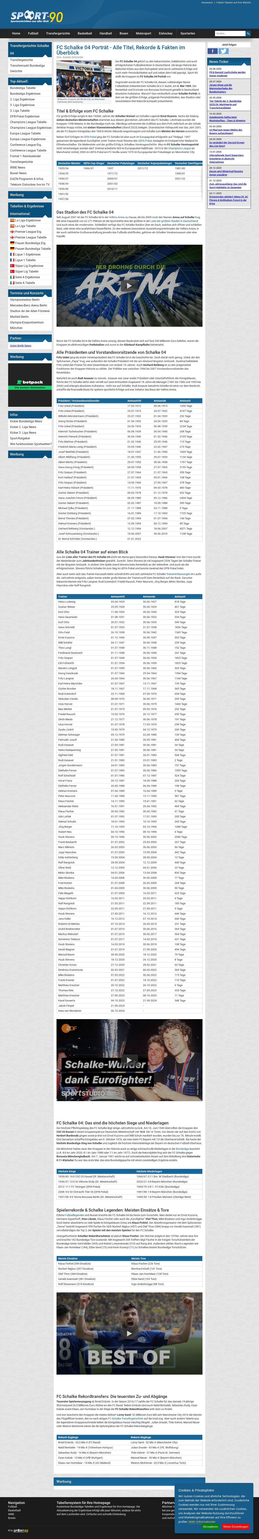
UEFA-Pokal (145, 140)
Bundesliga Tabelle (22, 88)
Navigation (16, 1503)
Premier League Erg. (28, 232)
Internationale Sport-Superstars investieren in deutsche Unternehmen (226, 158)
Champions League (179, 148)
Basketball (85, 33)
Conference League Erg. (26, 145)
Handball (106, 33)
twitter (224, 51)
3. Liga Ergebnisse (22, 105)
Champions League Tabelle (28, 122)
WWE (11, 1514)
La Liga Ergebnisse (28, 220)
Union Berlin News (20, 345)
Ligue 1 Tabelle (25, 260)
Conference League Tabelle (28, 150)
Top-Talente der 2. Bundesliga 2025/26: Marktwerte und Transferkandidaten (225, 104)
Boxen (124, 33)
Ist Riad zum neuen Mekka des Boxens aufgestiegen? (225, 131)
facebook (213, 51)
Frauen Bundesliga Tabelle (33, 249)
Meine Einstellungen (235, 1526)
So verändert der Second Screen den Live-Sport (226, 144)
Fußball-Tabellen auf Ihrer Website (233, 3)
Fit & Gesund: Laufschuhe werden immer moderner (227, 74)
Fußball (33, 33)
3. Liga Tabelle (20, 110)
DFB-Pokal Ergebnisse (24, 116)
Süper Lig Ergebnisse (29, 266)
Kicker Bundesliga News (26, 421)
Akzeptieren (210, 1526)
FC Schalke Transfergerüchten (125, 1418)
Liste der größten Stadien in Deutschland (174, 221)
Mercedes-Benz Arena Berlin (28, 305)
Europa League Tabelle (25, 133)
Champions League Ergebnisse (30, 128)
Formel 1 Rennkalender (25, 156)
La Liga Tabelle (25, 226)
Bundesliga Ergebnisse (25, 93)
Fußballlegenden (74, 1215)
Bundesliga (182, 1148)
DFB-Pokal (90, 136)
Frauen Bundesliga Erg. (30, 243)
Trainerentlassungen (178, 574)
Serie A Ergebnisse (27, 277)
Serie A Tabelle (25, 283)
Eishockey (166, 33)
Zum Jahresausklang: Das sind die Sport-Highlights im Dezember (227, 186)
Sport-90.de (36, 16)
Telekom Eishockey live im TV (30, 184)
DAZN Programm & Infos (26, 179)
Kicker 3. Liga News (23, 432)
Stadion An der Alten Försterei (30, 311)
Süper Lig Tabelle (26, 271)
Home (16, 33)
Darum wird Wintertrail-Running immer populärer (226, 173)
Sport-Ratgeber (20, 438)
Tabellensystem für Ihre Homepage (83, 1503)
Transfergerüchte (58, 33)
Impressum (207, 3)
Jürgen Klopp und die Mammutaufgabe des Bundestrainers (220, 88)
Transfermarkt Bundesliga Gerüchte (27, 68)
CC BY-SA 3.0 (83, 99)
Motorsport (143, 33)
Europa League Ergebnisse (28, 139)
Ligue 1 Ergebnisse (27, 254)
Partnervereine (173, 1503)
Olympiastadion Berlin (25, 300)
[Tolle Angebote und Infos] (30, 405)
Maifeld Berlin (19, 317)
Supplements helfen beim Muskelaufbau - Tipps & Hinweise (227, 119)
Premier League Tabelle (30, 237)
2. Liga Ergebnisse (22, 99)
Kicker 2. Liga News (23, 427)
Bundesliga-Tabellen (82, 1506)
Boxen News (18, 173)
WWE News (17, 167)
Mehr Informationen (202, 1521)
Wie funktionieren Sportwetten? (31, 444)
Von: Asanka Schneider (70, 57)
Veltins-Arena (117, 217)
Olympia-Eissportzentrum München (27, 325)
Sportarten (188, 33)
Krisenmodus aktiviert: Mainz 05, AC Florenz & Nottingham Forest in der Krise (228, 200)
